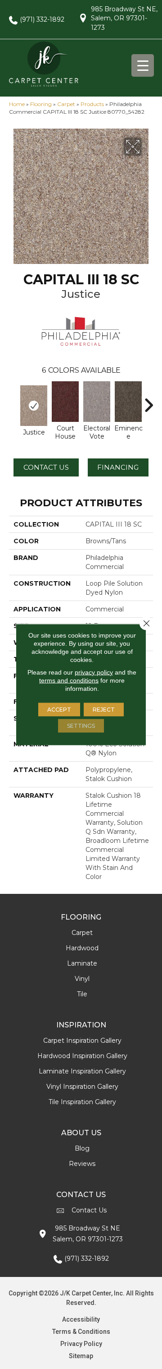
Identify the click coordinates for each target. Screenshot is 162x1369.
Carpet (66, 104)
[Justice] (34, 405)
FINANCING (118, 467)
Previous (13, 400)
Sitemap (81, 1356)
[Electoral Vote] (96, 401)
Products (92, 104)
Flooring (41, 104)
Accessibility (81, 1319)
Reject (104, 709)
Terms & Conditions (81, 1331)
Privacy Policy (81, 1343)
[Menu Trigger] (142, 65)
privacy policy (94, 672)
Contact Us (46, 467)
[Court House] (65, 401)
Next (148, 400)
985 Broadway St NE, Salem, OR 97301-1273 (124, 18)
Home (17, 104)
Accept (59, 709)
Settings (81, 725)
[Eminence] (128, 401)
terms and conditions (69, 680)
